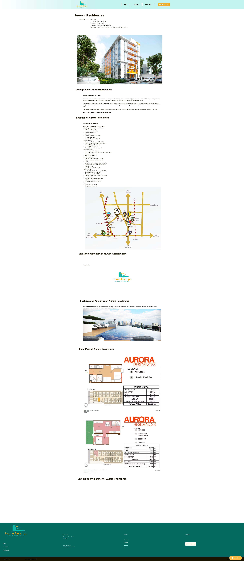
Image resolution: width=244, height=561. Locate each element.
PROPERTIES (6, 550)
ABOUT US (5, 547)
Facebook (126, 539)
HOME (4, 543)
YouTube (126, 542)
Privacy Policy (6, 559)
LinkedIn (126, 545)
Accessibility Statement (30, 558)
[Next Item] (158, 324)
